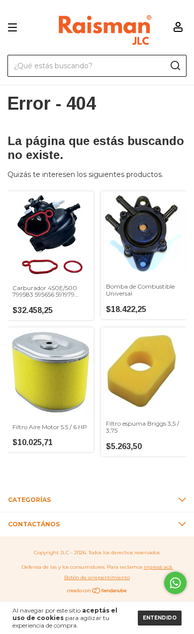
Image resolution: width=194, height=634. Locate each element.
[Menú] (14, 27)
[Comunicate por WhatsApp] (175, 583)
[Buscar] (175, 66)
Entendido (160, 618)
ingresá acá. (158, 567)
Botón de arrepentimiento (97, 577)
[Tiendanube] (97, 591)
